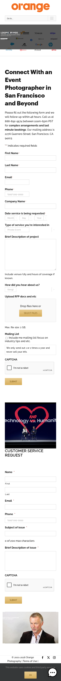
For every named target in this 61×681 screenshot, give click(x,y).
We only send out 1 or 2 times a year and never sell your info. (28, 349)
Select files (30, 313)
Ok (30, 675)
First (7, 483)
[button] (52, 672)
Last (7, 494)
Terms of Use (30, 661)
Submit (13, 381)
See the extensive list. (4, 38)
